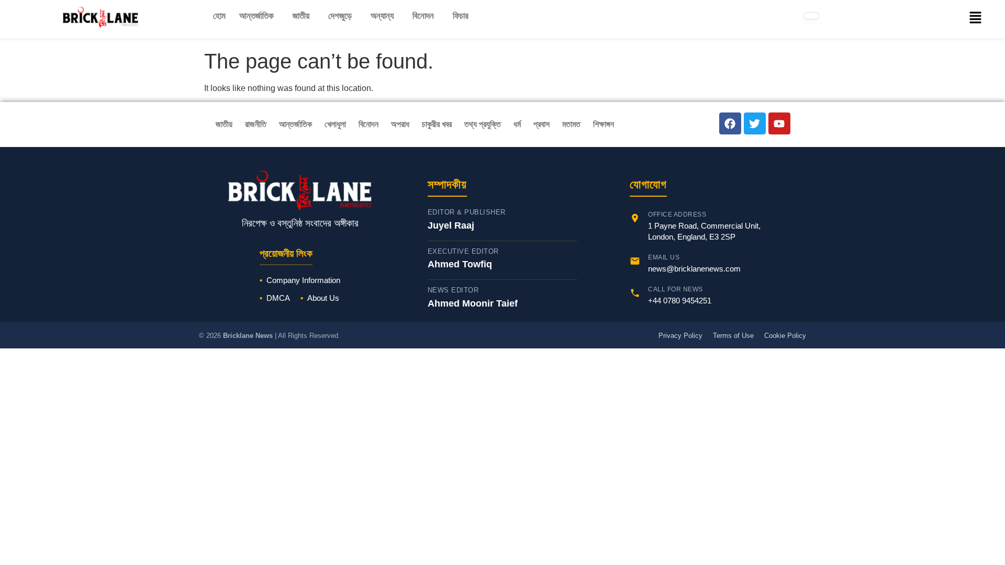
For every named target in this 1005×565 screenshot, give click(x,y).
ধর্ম (517, 124)
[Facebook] (730, 123)
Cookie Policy (785, 336)
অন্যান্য (382, 16)
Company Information (303, 280)
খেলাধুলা (335, 124)
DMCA (278, 297)
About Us (323, 297)
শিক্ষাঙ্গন (603, 124)
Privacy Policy (680, 336)
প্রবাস (541, 124)
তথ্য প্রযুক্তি (482, 124)
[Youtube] (779, 123)
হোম (219, 16)
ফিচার (460, 16)
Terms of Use (733, 336)
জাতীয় (301, 16)
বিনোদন (423, 16)
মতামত (571, 124)
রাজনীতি (255, 124)
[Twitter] (755, 123)
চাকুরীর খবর (437, 124)
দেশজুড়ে (340, 16)
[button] (259, 16)
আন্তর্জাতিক (256, 16)
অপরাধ (400, 124)
